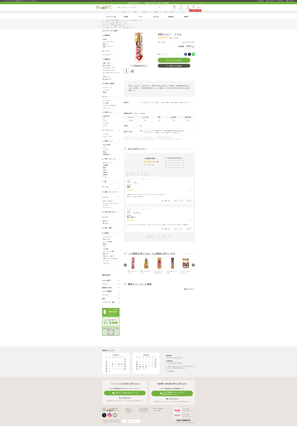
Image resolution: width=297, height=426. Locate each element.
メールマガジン (142, 412)
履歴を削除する (190, 289)
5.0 (157, 162)
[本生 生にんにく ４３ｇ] (133, 263)
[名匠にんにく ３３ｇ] (126, 71)
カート (193, 8)
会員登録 (262, 1)
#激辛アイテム (126, 12)
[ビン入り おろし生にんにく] (185, 263)
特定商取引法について (130, 410)
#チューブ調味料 (154, 12)
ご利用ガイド (281, 1)
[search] (159, 7)
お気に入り (181, 8)
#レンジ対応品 (164, 12)
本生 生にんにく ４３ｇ (133, 272)
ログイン (174, 8)
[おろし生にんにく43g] (172, 263)
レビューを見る (174, 37)
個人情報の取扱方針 (143, 410)
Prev (125, 265)
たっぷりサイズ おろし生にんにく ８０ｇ (159, 272)
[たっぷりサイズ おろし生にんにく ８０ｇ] (159, 263)
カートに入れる (175, 60)
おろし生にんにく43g (172, 272)
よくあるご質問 (156, 410)
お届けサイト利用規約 (158, 408)
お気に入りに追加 (175, 66)
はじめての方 (271, 1)
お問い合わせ (291, 1)
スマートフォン (133, 421)
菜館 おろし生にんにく (146, 272)
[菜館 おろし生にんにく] (146, 263)
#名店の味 (144, 12)
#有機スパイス (136, 12)
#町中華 (172, 12)
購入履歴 (188, 8)
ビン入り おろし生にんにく (185, 272)
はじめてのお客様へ (143, 408)
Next (193, 265)
